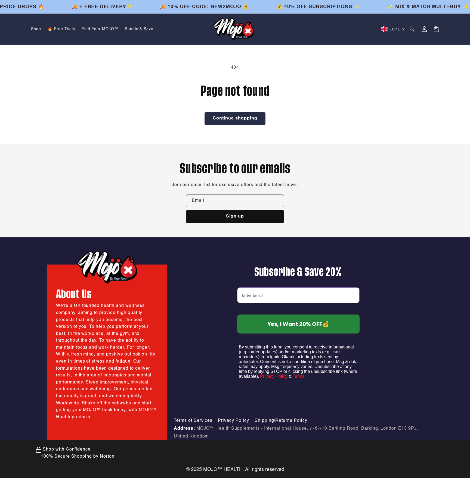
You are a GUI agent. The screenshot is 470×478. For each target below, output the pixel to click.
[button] (412, 29)
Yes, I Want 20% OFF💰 (298, 324)
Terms (298, 376)
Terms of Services (193, 421)
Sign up (235, 216)
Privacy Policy (273, 376)
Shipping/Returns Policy (281, 421)
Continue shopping (235, 118)
